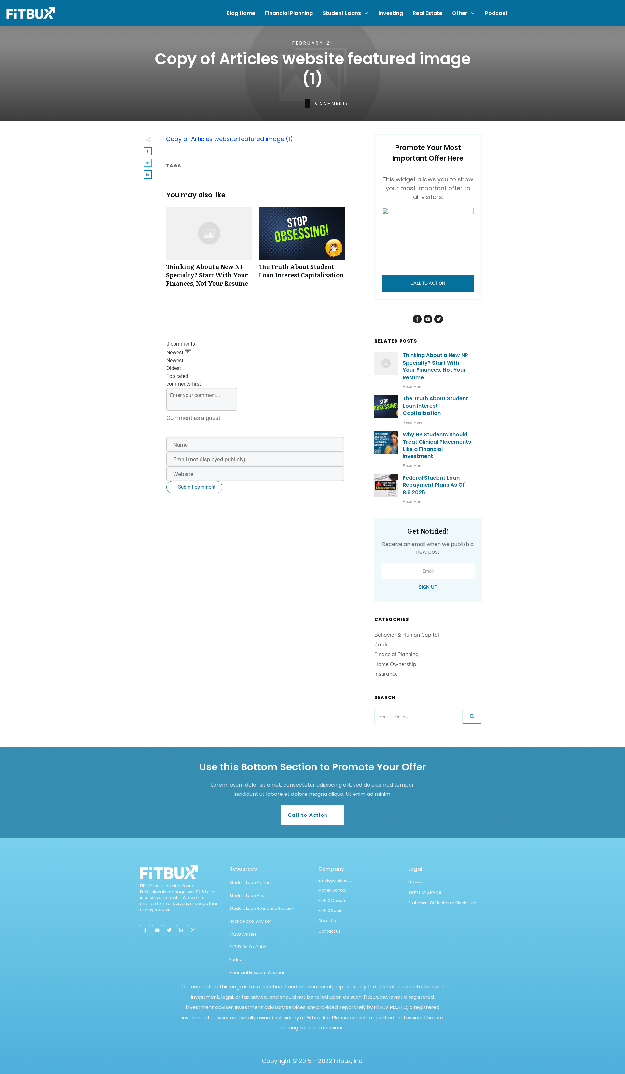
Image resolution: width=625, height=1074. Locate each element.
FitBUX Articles (243, 934)
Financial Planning (396, 654)
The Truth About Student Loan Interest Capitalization (302, 250)
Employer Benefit (334, 880)
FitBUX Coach (331, 900)
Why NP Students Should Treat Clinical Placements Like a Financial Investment (437, 445)
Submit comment (196, 487)
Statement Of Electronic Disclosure (442, 903)
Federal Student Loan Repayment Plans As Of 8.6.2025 (434, 485)
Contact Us (329, 931)
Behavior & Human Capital (406, 634)
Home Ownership (395, 664)
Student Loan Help (247, 895)
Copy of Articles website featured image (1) (229, 139)
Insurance (386, 673)
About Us (327, 920)
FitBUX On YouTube (247, 947)
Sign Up (428, 587)
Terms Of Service (424, 892)
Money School (332, 890)
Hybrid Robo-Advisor (250, 921)
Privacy (415, 881)
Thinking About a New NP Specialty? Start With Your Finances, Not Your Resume (209, 250)
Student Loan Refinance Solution (261, 908)
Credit (381, 644)
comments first (183, 384)
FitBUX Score (330, 910)
